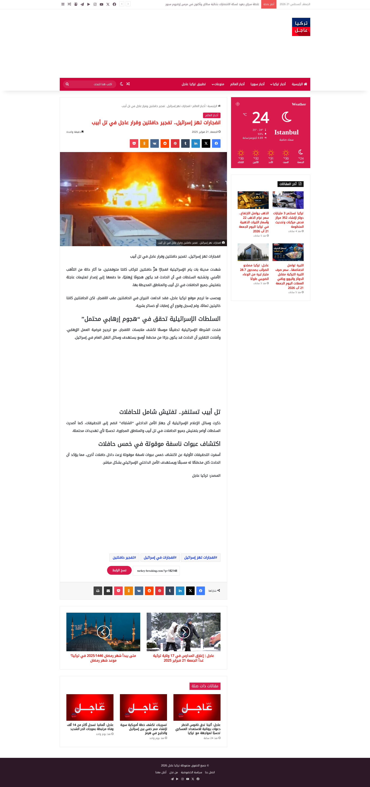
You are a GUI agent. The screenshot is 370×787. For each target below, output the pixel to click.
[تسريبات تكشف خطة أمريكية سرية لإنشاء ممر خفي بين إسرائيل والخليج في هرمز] (143, 707)
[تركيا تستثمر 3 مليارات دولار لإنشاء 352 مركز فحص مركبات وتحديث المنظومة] (288, 200)
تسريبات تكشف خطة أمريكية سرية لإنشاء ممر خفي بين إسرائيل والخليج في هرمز (143, 729)
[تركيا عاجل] (301, 27)
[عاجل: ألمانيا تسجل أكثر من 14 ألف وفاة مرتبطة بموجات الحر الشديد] (89, 707)
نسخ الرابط (119, 570)
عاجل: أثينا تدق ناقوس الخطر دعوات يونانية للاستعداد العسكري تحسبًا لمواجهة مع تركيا (198, 729)
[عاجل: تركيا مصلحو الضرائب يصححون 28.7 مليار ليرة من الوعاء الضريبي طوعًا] (253, 252)
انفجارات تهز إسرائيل (199, 557)
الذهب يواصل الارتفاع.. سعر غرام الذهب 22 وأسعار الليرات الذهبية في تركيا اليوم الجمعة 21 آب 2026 (254, 222)
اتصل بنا (210, 772)
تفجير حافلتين (123, 557)
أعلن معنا (160, 772)
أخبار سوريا (257, 84)
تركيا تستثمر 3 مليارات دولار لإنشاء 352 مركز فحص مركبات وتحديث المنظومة (288, 220)
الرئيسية (298, 84)
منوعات (219, 84)
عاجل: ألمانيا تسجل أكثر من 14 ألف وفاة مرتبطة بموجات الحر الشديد (90, 727)
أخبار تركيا (279, 84)
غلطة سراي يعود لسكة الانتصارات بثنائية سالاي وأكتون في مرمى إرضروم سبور (212, 4)
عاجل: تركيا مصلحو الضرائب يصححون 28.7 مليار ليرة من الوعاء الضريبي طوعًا (254, 272)
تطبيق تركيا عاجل (194, 84)
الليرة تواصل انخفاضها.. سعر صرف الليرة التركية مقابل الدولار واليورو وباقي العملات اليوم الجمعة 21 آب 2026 (289, 276)
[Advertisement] (142, 44)
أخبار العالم (237, 84)
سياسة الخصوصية (191, 772)
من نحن (173, 772)
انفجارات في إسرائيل (159, 557)
